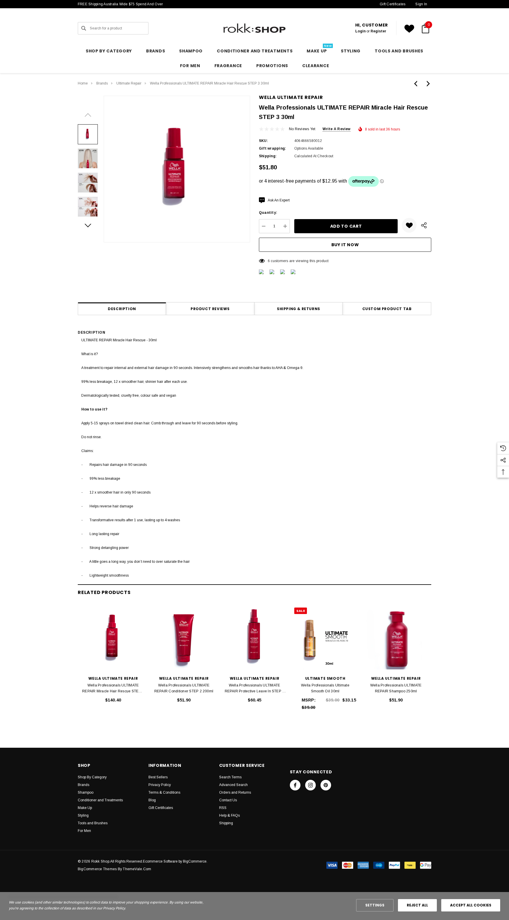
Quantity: (268, 213)
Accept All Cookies (470, 905)
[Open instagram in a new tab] (310, 785)
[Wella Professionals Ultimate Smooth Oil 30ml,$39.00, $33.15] (325, 638)
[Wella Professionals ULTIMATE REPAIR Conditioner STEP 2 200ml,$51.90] (184, 638)
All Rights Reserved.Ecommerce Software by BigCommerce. (158, 861)
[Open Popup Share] (424, 225)
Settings (374, 905)
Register (378, 31)
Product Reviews (210, 308)
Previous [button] (87, 115)
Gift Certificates (392, 4)
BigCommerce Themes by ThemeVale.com (114, 869)
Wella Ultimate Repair (291, 97)
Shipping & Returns (298, 308)
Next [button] (87, 225)
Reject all (417, 905)
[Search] (84, 28)
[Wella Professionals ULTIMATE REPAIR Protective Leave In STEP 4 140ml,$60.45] (254, 638)
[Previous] (417, 84)
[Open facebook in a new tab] (295, 785)
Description (122, 308)
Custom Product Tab (387, 308)
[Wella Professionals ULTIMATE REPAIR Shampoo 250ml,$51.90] (396, 638)
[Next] (426, 84)
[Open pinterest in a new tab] (325, 785)
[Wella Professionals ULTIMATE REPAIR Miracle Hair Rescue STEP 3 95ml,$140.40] (113, 638)
